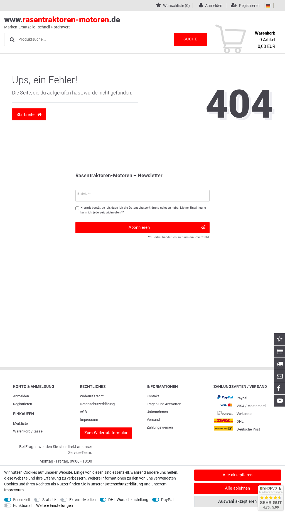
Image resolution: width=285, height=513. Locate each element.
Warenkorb (21, 431)
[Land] (268, 5)
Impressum (89, 419)
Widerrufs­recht (92, 396)
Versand (153, 419)
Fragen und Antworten (164, 404)
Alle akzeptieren (237, 474)
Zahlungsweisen (160, 427)
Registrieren (22, 404)
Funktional (22, 505)
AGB (83, 412)
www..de (62, 22)
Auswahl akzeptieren (237, 501)
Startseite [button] (26, 114)
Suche (190, 39)
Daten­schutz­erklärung (97, 404)
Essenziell (21, 499)
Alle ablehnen (237, 488)
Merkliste (20, 423)
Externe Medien (82, 499)
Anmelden (21, 396)
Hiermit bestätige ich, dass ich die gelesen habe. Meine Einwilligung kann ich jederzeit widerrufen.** (143, 210)
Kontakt (153, 396)
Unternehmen (157, 412)
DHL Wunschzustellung (128, 499)
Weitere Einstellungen (54, 505)
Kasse (38, 431)
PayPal (167, 499)
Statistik (49, 499)
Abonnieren (139, 227)
